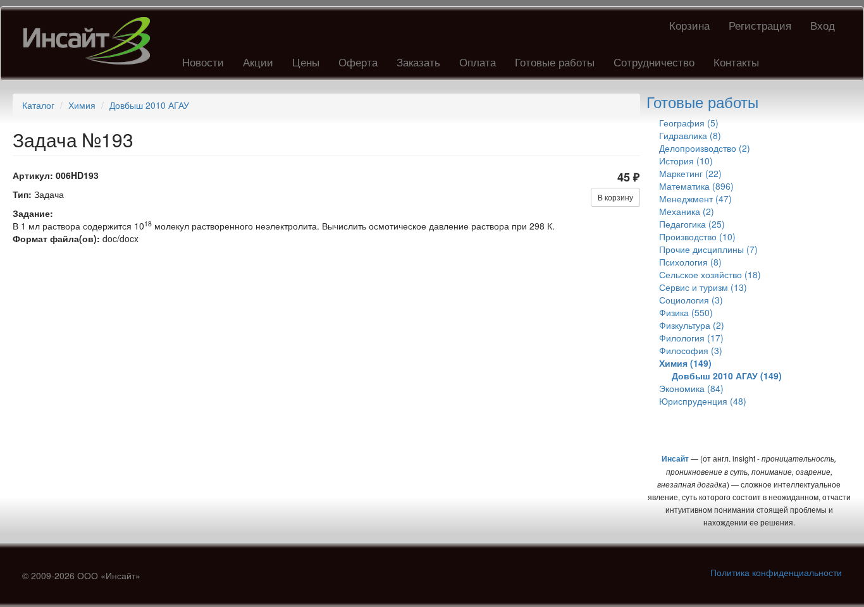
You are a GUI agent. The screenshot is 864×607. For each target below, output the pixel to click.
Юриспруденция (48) (702, 401)
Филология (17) (691, 337)
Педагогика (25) (692, 224)
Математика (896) (696, 186)
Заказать (418, 62)
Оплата (477, 62)
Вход (822, 25)
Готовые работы (555, 62)
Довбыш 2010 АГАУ (149, 105)
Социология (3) (691, 299)
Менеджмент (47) (695, 198)
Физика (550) (686, 312)
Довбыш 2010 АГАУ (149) (727, 375)
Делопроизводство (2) (704, 148)
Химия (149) (685, 363)
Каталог (38, 105)
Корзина (689, 25)
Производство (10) (697, 236)
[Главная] (91, 41)
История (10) (686, 160)
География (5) (689, 122)
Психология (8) (690, 261)
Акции (258, 62)
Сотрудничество (654, 62)
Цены (305, 62)
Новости (203, 62)
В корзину (615, 197)
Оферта (358, 62)
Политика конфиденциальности (776, 572)
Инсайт (675, 458)
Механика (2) (686, 211)
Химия (82, 105)
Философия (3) (690, 350)
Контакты (736, 62)
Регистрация (760, 25)
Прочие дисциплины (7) (708, 249)
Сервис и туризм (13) (703, 287)
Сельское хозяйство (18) (710, 274)
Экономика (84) (691, 388)
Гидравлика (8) (690, 135)
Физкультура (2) (691, 325)
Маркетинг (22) (690, 173)
